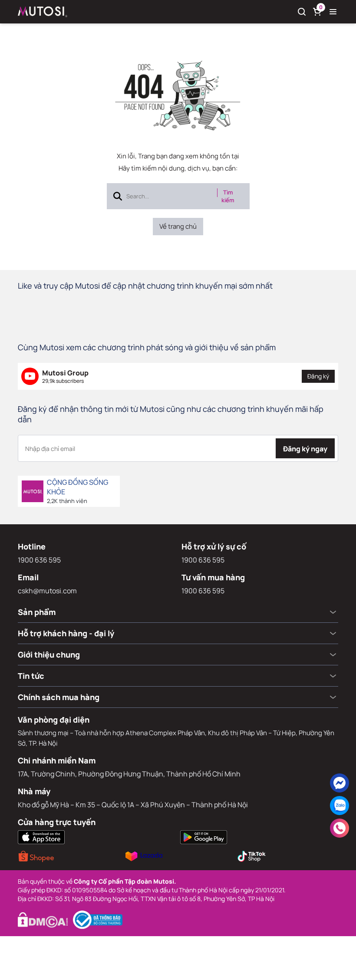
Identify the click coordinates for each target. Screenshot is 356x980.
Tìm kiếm (227, 196)
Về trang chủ (178, 226)
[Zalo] (339, 805)
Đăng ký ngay (305, 449)
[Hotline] (339, 828)
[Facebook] (339, 783)
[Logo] (42, 11)
